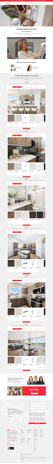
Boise (34, 440)
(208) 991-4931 (9, 443)
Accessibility (30, 454)
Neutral (26, 135)
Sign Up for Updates (37, 423)
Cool (35, 135)
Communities (31, 3)
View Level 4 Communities (26, 225)
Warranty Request (22, 440)
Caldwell (35, 442)
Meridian (35, 441)
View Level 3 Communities (26, 273)
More (44, 3)
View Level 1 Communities (26, 370)
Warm (17, 135)
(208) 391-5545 (38, 0)
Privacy (24, 454)
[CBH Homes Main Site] (11, 3)
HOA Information (22, 442)
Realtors (40, 3)
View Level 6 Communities (26, 128)
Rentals (36, 3)
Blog (27, 442)
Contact (28, 440)
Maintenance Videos (22, 441)
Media (26, 454)
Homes (27, 3)
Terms (21, 454)
